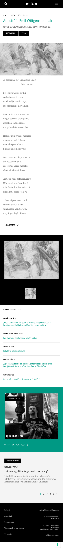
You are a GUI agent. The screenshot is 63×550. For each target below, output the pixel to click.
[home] (30, 3)
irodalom (10, 33)
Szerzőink (8, 516)
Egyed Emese (9, 15)
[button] (56, 4)
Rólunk (7, 510)
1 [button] (40, 493)
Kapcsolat (8, 534)
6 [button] (57, 493)
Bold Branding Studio (49, 529)
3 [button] (47, 493)
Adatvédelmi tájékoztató (49, 510)
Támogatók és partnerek (14, 528)
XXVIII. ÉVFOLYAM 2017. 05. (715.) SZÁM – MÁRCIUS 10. (27, 27)
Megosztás (10, 225)
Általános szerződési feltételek (50, 518)
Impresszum (9, 522)
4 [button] (50, 493)
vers (24, 33)
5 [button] (53, 493)
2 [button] (43, 493)
